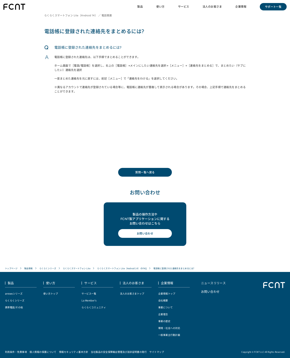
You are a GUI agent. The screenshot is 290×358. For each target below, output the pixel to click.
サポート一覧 (273, 6)
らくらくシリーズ (47, 268)
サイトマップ (156, 351)
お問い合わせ (145, 233)
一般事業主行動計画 (169, 334)
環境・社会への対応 (169, 328)
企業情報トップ (166, 293)
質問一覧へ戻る (145, 172)
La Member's (89, 300)
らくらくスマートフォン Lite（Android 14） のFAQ (122, 268)
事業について (165, 307)
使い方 (160, 6)
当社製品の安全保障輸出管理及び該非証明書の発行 (119, 351)
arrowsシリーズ (14, 293)
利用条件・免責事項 (16, 351)
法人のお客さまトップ (132, 293)
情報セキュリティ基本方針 (73, 351)
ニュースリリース (213, 283)
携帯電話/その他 (14, 307)
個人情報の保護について (43, 351)
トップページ (11, 268)
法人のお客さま (212, 6)
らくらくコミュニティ (94, 307)
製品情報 (28, 268)
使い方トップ (50, 293)
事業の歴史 (164, 321)
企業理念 (163, 314)
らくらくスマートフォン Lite (77, 268)
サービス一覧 (89, 293)
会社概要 (163, 300)
